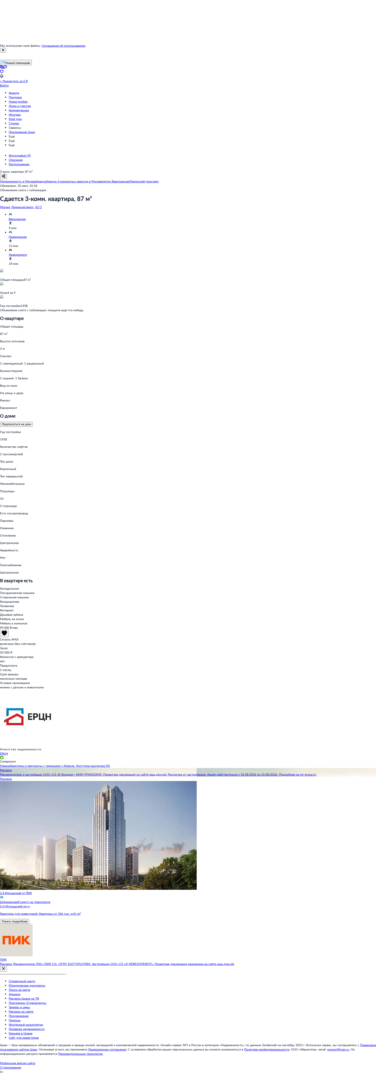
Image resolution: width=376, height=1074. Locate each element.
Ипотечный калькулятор (26, 1024)
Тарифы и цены (19, 1007)
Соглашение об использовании (63, 45)
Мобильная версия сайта (17, 1063)
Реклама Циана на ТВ (24, 998)
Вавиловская (17, 219)
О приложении (10, 1067)
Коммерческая (19, 110)
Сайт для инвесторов (24, 1038)
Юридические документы (27, 985)
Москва (5, 207)
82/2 (38, 207)
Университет (18, 255)
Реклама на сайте (21, 1011)
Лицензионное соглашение (107, 1049)
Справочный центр (22, 981)
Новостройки (18, 101)
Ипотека (15, 114)
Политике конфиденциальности (266, 1049)
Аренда (14, 93)
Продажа (15, 97)
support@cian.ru (338, 1049)
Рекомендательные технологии (80, 1054)
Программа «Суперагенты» (28, 1003)
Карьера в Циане (20, 1033)
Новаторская (18, 237)
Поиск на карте (19, 990)
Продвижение (19, 1016)
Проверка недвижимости (26, 1029)
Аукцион (14, 994)
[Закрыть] (3, 50)
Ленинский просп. (22, 207)
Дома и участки (20, 106)
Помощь (15, 1020)
